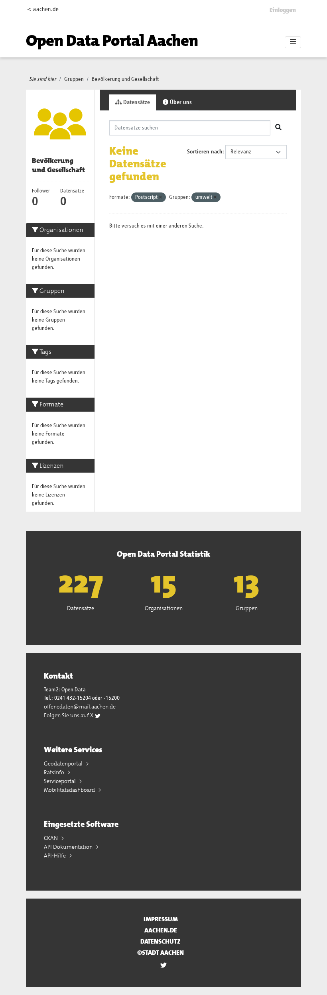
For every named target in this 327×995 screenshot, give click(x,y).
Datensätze (136, 102)
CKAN (51, 838)
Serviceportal (60, 781)
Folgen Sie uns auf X (69, 715)
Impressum (161, 919)
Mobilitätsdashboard (70, 789)
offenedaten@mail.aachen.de (80, 706)
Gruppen (74, 79)
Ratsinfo (54, 772)
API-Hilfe (55, 855)
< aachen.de (43, 9)
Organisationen (164, 608)
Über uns (180, 102)
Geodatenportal (64, 763)
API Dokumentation (69, 846)
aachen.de (160, 930)
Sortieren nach (205, 152)
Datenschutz (160, 941)
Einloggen (283, 10)
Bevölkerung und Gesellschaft (125, 79)
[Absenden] (278, 127)
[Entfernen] (160, 197)
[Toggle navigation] (293, 42)
